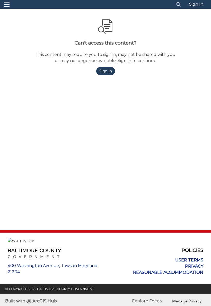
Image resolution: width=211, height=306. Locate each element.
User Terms (189, 260)
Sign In (196, 4)
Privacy (194, 266)
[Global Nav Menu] (7, 4)
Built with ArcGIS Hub (31, 301)
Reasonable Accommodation (168, 272)
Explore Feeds (147, 301)
